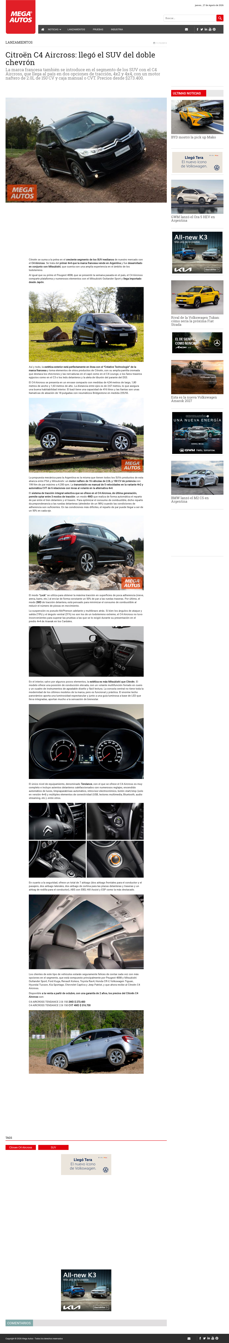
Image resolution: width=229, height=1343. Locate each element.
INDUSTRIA (117, 29)
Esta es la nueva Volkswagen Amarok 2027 (194, 399)
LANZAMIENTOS (76, 29)
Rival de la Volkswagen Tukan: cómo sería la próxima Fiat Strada (195, 321)
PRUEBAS (98, 29)
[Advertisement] (86, 228)
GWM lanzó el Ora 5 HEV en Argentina (193, 218)
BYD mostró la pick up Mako (193, 137)
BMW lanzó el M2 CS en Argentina (190, 499)
